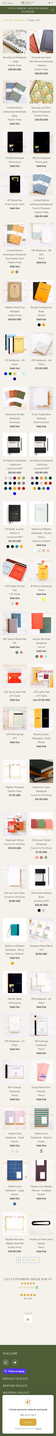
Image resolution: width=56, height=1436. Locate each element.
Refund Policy (15, 1385)
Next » (34, 1260)
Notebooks (19, 20)
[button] (26, 1327)
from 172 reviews (26, 1287)
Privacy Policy (15, 1378)
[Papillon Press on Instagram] (6, 1362)
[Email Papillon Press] (15, 1362)
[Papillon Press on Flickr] (10, 1362)
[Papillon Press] (28, 3)
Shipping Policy (16, 1392)
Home (6, 20)
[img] (28, 1283)
